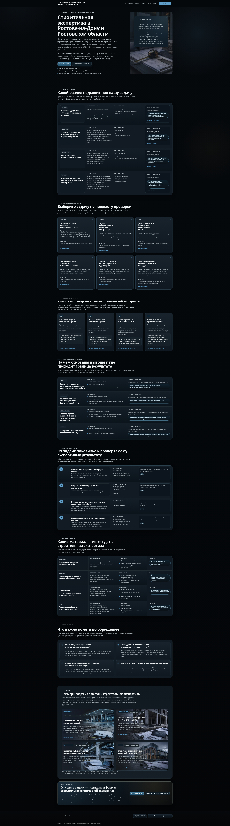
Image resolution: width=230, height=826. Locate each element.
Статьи (149, 3)
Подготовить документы (81, 64)
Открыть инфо (151, 191)
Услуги (124, 3)
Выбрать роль (151, 166)
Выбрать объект (152, 143)
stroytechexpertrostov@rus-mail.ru (157, 793)
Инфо (143, 3)
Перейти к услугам (153, 120)
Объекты (130, 3)
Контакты (72, 816)
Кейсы (154, 3)
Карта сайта (81, 816)
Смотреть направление (67, 348)
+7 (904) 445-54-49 (165, 3)
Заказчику (137, 3)
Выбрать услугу (64, 64)
